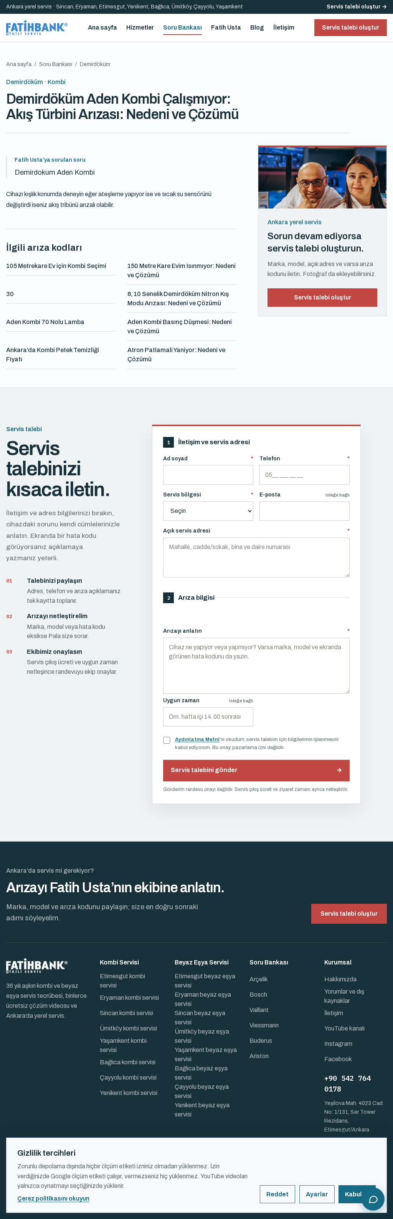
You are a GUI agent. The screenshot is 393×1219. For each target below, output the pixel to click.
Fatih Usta (226, 27)
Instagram (338, 1043)
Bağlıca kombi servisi (127, 1062)
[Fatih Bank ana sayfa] (37, 27)
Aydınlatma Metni (197, 739)
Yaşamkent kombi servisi (123, 1045)
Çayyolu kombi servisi (128, 1077)
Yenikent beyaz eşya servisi (202, 1110)
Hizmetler (140, 27)
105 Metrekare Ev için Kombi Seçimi (56, 266)
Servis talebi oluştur (322, 297)
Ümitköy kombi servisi (128, 1028)
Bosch (258, 994)
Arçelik (258, 979)
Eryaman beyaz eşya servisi (203, 999)
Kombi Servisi (119, 962)
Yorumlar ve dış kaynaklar (344, 996)
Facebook (338, 1059)
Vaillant (259, 1010)
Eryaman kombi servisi (129, 997)
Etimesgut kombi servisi (122, 981)
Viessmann (264, 1025)
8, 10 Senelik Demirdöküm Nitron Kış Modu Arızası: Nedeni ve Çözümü (178, 298)
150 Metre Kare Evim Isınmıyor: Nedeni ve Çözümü (181, 270)
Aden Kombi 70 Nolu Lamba (45, 322)
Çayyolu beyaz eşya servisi (202, 1091)
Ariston (259, 1056)
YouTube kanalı (344, 1028)
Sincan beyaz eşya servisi (200, 1017)
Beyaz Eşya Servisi (202, 962)
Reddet (277, 1194)
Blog (257, 27)
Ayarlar (317, 1194)
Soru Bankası (182, 27)
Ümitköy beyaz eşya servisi (202, 1036)
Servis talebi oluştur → (357, 7)
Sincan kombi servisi (126, 1013)
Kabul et (357, 1194)
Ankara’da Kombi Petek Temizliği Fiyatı (52, 354)
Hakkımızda (340, 979)
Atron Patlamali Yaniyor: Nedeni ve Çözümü (176, 354)
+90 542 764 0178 (347, 1083)
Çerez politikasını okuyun (53, 1198)
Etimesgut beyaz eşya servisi (205, 981)
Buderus (260, 1040)
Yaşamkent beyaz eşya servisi (206, 1054)
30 (10, 294)
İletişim (283, 27)
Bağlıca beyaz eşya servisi (201, 1073)
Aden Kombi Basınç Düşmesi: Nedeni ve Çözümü (179, 326)
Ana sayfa (102, 27)
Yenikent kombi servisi (128, 1093)
